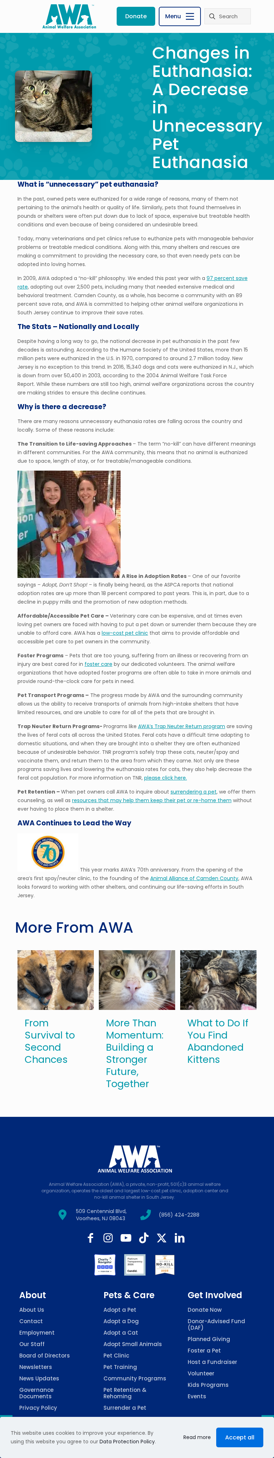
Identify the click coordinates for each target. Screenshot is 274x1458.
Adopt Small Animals (132, 1344)
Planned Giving (209, 1339)
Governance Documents (36, 1393)
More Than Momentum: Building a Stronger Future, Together (134, 1053)
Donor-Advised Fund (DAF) (216, 1324)
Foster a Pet (204, 1350)
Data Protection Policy (127, 1441)
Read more (197, 1437)
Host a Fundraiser (212, 1362)
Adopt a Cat (120, 1332)
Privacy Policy (38, 1408)
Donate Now (205, 1310)
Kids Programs (208, 1385)
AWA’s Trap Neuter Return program (181, 726)
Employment (37, 1332)
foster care (98, 664)
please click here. (165, 777)
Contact (31, 1321)
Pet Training (120, 1367)
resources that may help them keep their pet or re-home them (152, 800)
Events (197, 1396)
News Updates (39, 1378)
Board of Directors (44, 1355)
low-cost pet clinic (125, 633)
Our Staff (32, 1344)
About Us (31, 1310)
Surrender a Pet (124, 1408)
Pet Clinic (116, 1355)
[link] (105, 1265)
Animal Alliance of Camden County (194, 878)
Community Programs (134, 1378)
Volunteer (201, 1373)
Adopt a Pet (119, 1310)
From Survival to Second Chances (50, 1041)
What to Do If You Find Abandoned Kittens (217, 1041)
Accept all (239, 1437)
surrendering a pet (194, 791)
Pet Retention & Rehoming (124, 1393)
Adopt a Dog (121, 1321)
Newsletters (35, 1367)
